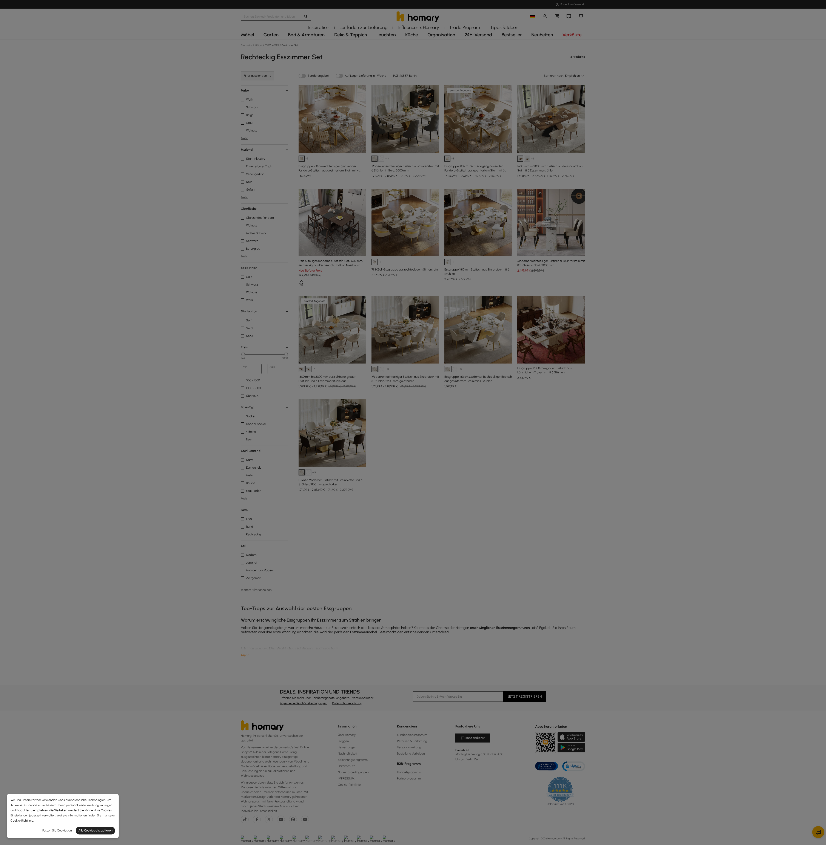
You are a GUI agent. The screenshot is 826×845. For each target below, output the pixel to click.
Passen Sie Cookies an (57, 830)
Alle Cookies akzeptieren (95, 830)
